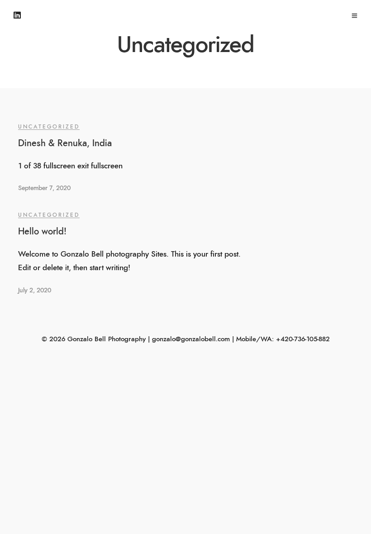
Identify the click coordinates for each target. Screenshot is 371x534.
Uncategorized (49, 126)
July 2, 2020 (34, 290)
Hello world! (42, 231)
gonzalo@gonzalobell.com (191, 339)
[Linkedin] (17, 15)
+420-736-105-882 (303, 339)
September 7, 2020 (44, 188)
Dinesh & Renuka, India (65, 143)
